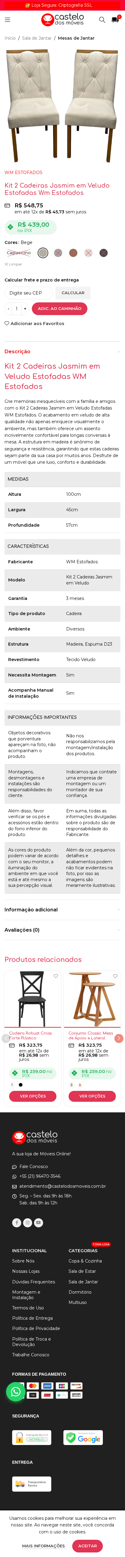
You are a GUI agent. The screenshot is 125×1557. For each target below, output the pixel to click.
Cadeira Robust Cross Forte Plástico (30, 1035)
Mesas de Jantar (76, 38)
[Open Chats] (15, 1391)
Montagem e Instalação (26, 1294)
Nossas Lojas (25, 1271)
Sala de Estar (82, 1271)
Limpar (15, 264)
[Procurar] (102, 20)
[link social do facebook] (16, 1222)
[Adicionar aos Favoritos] (55, 976)
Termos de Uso (28, 1308)
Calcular (73, 292)
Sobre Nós (23, 1261)
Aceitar (87, 1545)
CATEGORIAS (89, 1249)
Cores (11, 242)
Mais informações (44, 1545)
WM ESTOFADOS (23, 172)
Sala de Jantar (37, 38)
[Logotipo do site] (62, 19)
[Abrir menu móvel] (8, 20)
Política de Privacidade (36, 1328)
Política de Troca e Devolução (31, 1341)
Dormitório (80, 1292)
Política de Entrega (32, 1318)
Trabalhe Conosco (30, 1355)
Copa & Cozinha (85, 1261)
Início (10, 38)
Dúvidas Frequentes (33, 1282)
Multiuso (78, 1302)
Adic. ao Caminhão (59, 308)
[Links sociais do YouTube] (38, 1222)
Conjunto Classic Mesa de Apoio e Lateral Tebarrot (91, 1038)
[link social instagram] (27, 1222)
